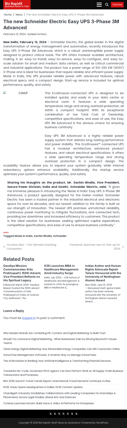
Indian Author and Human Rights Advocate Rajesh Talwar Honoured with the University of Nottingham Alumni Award (103, 273)
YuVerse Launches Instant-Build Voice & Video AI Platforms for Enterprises (48, 403)
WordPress (102, 422)
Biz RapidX (13, 3)
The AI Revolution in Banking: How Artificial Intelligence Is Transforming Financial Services (57, 361)
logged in (29, 318)
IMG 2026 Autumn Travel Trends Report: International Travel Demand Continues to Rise (56, 381)
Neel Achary (39, 34)
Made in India (23, 236)
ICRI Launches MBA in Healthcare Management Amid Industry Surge (61, 269)
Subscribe (117, 5)
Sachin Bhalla (43, 236)
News (6, 232)
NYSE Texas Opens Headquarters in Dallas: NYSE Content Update (43, 387)
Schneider (60, 236)
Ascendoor (74, 422)
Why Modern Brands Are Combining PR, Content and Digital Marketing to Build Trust (54, 333)
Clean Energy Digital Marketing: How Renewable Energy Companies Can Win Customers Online (61, 349)
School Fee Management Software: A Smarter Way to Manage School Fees (49, 355)
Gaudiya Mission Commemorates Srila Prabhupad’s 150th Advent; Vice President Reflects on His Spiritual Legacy (22, 273)
